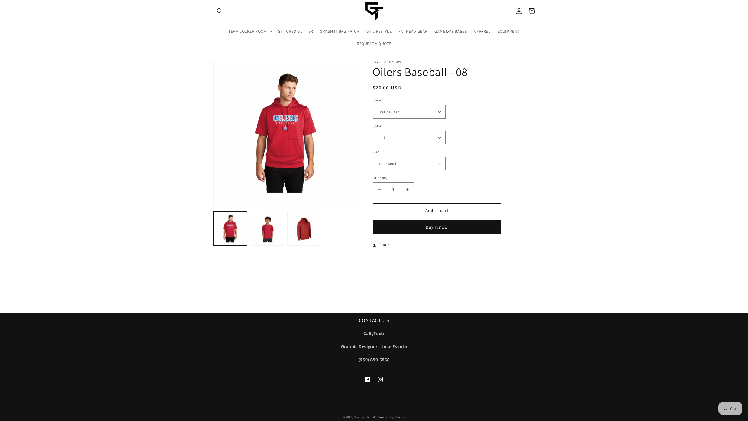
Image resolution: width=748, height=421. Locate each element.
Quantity (380, 177)
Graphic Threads (365, 417)
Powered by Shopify (392, 417)
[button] (219, 11)
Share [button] (384, 244)
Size (376, 151)
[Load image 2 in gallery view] (267, 229)
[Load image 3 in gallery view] (304, 229)
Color (377, 126)
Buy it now (437, 227)
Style (377, 100)
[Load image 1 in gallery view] (230, 229)
